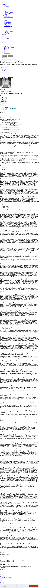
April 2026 (6, 9)
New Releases (4, 4)
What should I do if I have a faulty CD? (5, 577)
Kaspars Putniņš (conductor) (13, 125)
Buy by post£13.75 (2, 103)
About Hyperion (2, 583)
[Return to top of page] (4, 569)
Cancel (2, 567)
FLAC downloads (7, 53)
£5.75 (3, 132)
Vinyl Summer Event (7, 13)
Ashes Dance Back (12, 126)
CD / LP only (4, 75)
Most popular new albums (8, 17)
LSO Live (6, 32)
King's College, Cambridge (8, 31)
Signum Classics (7, 33)
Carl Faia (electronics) (22, 132)
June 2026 (6, 8)
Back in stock (6, 16)
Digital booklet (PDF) (3, 89)
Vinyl (5, 19)
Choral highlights (7, 25)
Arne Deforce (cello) (16, 133)
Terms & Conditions (3, 573)
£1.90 (3, 129)
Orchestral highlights (7, 22)
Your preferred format (7, 72)
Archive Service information (4, 581)
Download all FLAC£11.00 (3, 100)
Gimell (5, 30)
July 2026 (6, 7)
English (3, 169)
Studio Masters (6, 21)
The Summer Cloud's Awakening (14, 130)
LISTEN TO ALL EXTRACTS (13, 122)
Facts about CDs (2, 576)
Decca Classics (6, 28)
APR (5, 29)
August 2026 (6, 6)
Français (4, 69)
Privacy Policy (2, 582)
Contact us (1, 579)
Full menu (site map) (5, 38)
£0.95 (3, 124)
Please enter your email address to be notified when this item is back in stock (12, 566)
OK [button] (33, 585)
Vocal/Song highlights (8, 26)
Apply (5, 51)
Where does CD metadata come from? (5, 578)
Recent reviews (6, 5)
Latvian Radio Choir (3, 95)
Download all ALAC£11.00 (3, 101)
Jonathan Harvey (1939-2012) (5, 91)
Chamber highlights (7, 23)
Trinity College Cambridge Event (9, 12)
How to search (2, 571)
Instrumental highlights (8, 24)
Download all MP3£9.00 (3, 98)
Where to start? (4, 15)
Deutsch (6, 58)
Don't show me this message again (7, 77)
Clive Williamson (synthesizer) (31, 132)
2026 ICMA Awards (7, 20)
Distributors (2, 580)
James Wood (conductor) (10, 95)
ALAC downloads (7, 54)
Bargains (5, 14)
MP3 (3, 52)
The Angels (11, 123)
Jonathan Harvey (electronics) (14, 132)
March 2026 (6, 10)
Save (4, 567)
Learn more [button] (4, 586)
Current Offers (4, 11)
